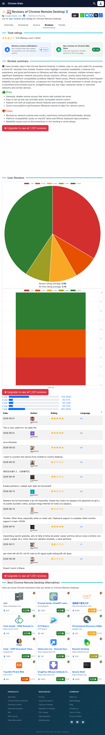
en (81, 418)
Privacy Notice (75, 716)
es (81, 433)
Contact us (73, 709)
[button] (3, 3)
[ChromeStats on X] (83, 722)
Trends (61, 25)
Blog (71, 705)
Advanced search (46, 701)
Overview (8, 25)
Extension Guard (14, 705)
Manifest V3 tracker (47, 709)
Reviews (49, 25)
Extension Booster (15, 709)
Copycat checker (46, 705)
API (9, 712)
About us (73, 697)
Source (36, 25)
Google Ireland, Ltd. (13, 16)
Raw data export (15, 720)
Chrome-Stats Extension (18, 701)
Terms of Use (74, 712)
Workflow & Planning (36, 16)
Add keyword (44, 720)
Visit (97, 49)
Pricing (41, 697)
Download (23, 25)
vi (81, 544)
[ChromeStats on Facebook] (77, 722)
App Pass (12, 697)
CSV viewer (43, 712)
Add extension (44, 716)
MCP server (13, 716)
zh (81, 462)
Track (45, 49)
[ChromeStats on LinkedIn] (71, 722)
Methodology (74, 701)
